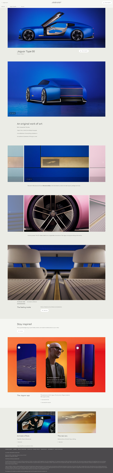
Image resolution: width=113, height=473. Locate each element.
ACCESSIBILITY (51, 449)
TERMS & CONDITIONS (22, 449)
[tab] (21, 302)
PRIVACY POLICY (36, 449)
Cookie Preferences (59, 449)
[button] (4, 6)
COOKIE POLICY (44, 449)
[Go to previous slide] (10, 89)
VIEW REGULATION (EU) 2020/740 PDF (12, 458)
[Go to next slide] (103, 89)
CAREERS (15, 449)
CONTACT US (29, 449)
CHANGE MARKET (8, 449)
